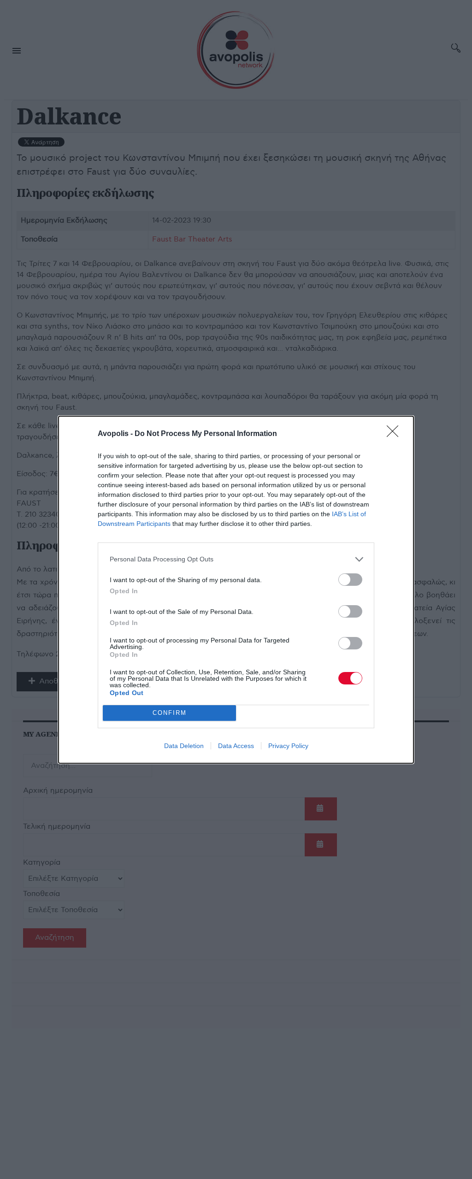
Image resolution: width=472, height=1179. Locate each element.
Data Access (236, 745)
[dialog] (236, 589)
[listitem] (236, 559)
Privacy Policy (288, 745)
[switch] (350, 579)
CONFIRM (170, 712)
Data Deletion (184, 745)
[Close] (395, 434)
